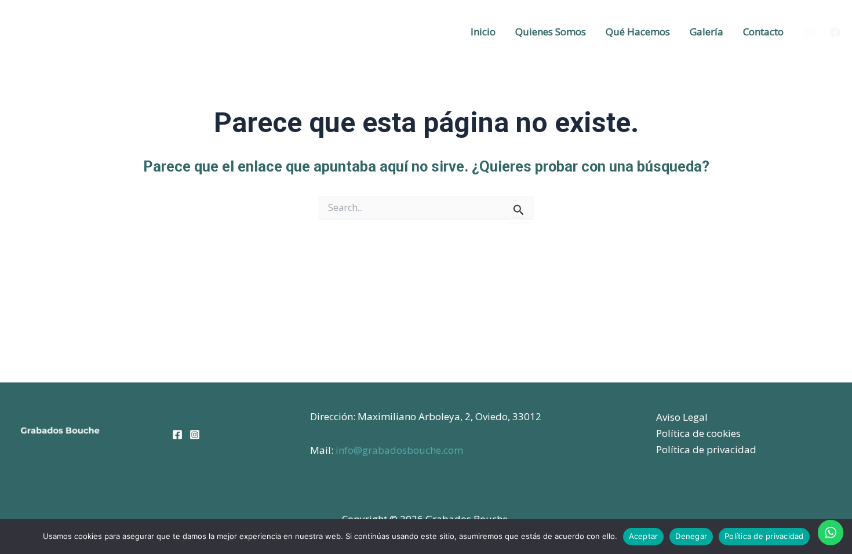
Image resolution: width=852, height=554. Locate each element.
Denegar (691, 536)
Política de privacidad (706, 449)
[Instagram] (810, 32)
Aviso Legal (682, 417)
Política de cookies (698, 433)
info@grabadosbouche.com (399, 450)
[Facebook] (835, 32)
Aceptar (643, 536)
